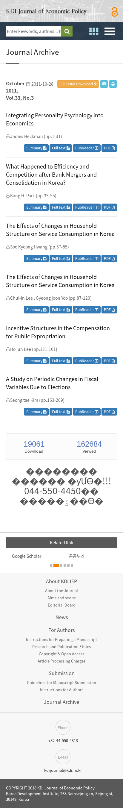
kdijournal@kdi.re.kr (63, 770)
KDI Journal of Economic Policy (46, 12)
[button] (51, 565)
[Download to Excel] (104, 84)
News (62, 617)
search (67, 31)
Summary (34, 148)
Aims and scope (61, 598)
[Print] (113, 84)
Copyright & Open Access (61, 654)
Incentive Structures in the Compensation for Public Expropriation (58, 332)
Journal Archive (61, 701)
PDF (108, 148)
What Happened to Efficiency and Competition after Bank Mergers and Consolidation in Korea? (51, 174)
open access (115, 12)
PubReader (85, 148)
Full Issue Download (76, 84)
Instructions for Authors (61, 689)
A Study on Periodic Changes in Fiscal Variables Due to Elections (52, 383)
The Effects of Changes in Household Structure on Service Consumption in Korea (60, 230)
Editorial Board (62, 605)
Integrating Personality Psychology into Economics (55, 119)
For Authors (61, 629)
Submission (62, 673)
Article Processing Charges (61, 661)
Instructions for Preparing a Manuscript (61, 639)
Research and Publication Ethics (61, 646)
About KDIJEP (61, 581)
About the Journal (61, 590)
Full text (59, 148)
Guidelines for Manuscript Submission (61, 682)
